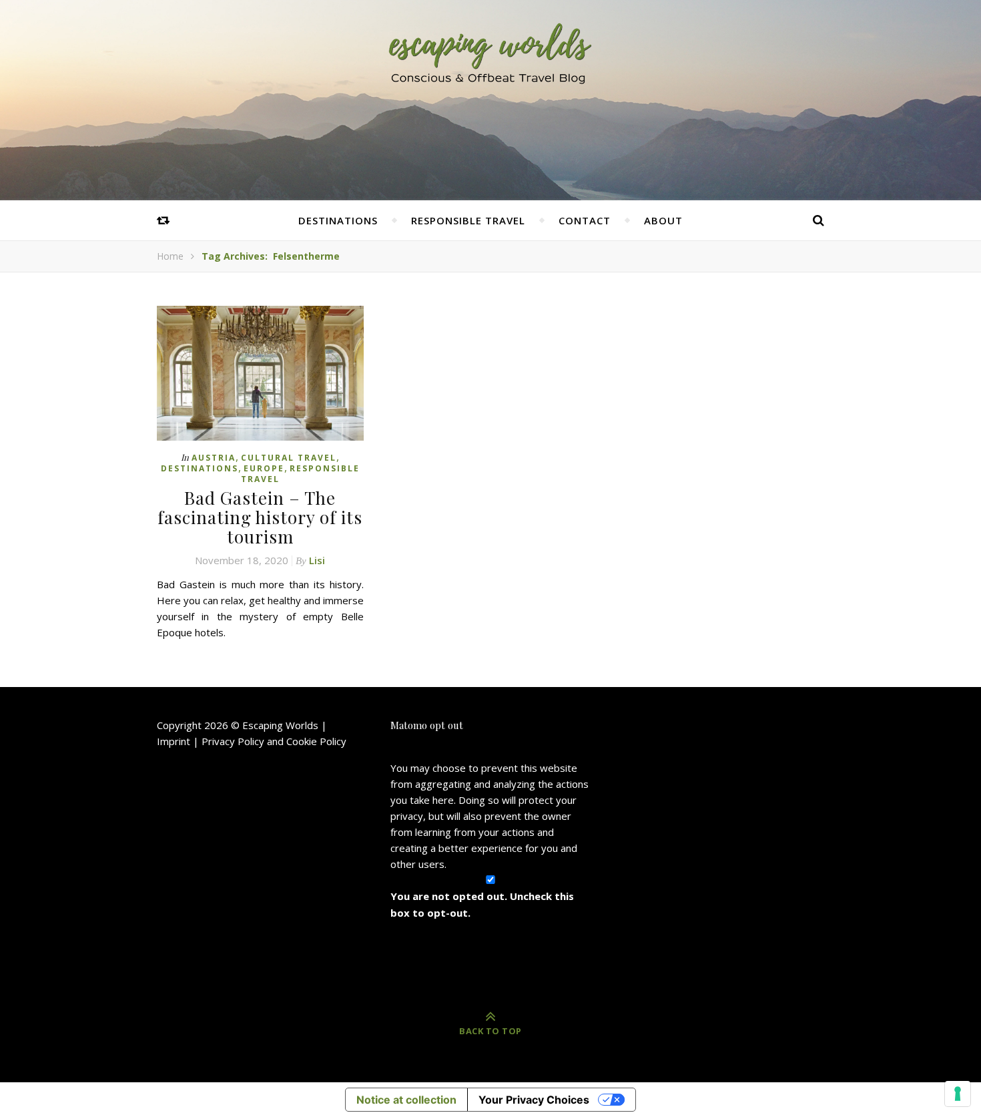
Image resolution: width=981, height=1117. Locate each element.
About (663, 220)
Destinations (338, 220)
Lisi (317, 560)
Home (170, 256)
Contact (585, 220)
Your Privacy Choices (533, 1099)
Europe (264, 468)
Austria (214, 457)
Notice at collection (406, 1099)
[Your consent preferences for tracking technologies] (957, 1093)
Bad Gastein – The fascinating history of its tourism (259, 517)
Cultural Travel (288, 457)
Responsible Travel (468, 220)
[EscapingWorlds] (490, 52)
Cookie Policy (316, 741)
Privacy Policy (233, 741)
